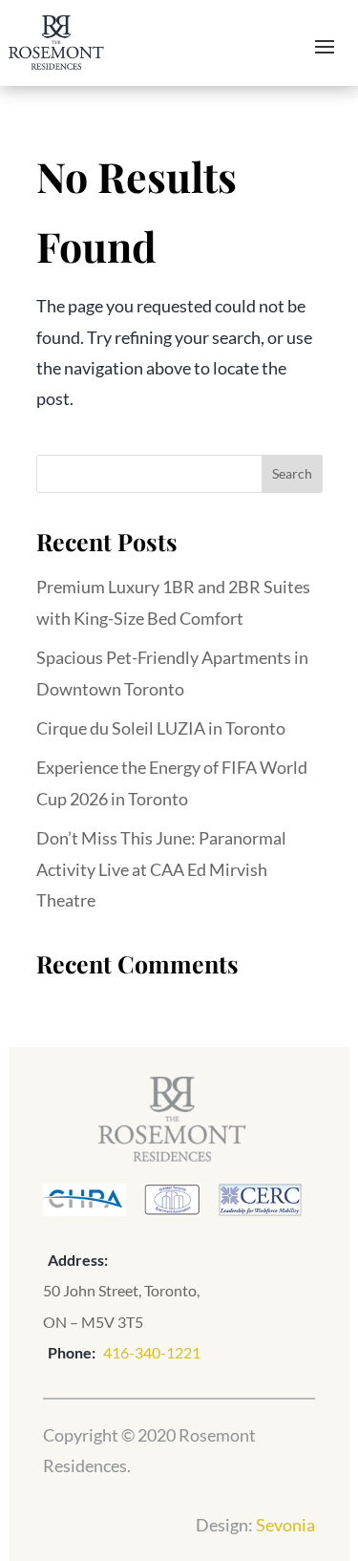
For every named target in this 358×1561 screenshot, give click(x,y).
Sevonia (285, 1524)
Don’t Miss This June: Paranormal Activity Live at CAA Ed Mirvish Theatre (161, 868)
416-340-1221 (151, 1352)
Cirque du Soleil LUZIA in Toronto (160, 727)
